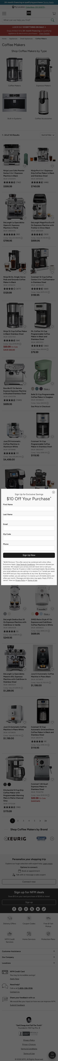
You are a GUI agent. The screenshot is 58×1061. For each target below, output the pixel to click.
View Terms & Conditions (25, 564)
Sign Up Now (29, 555)
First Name (8, 505)
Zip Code (7, 534)
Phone (5, 544)
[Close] (53, 492)
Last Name (7, 514)
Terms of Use (32, 580)
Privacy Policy (20, 580)
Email (5, 524)
